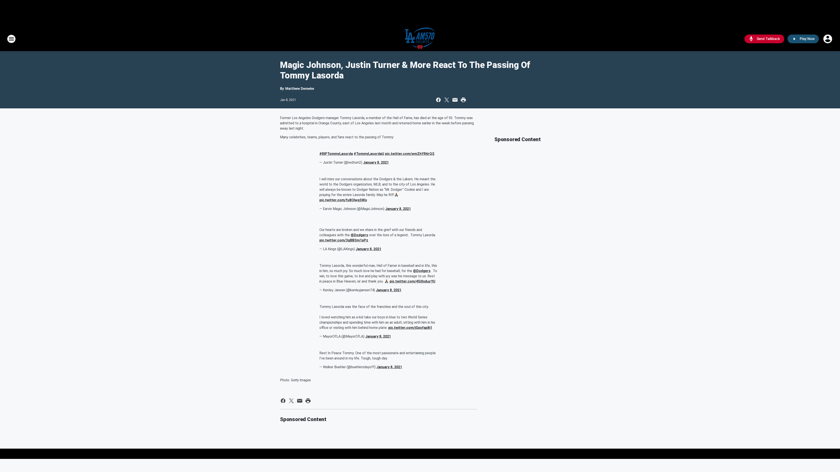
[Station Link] (420, 39)
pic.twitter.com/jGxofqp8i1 (410, 328)
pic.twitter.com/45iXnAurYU (412, 281)
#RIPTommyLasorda (336, 154)
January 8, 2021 (376, 162)
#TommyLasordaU (369, 154)
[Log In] (828, 39)
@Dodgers (359, 235)
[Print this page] (463, 100)
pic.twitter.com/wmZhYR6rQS (409, 154)
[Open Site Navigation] (11, 39)
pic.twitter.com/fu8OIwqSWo (343, 200)
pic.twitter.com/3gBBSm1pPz (343, 240)
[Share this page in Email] (455, 100)
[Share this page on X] (447, 100)
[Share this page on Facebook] (438, 100)
